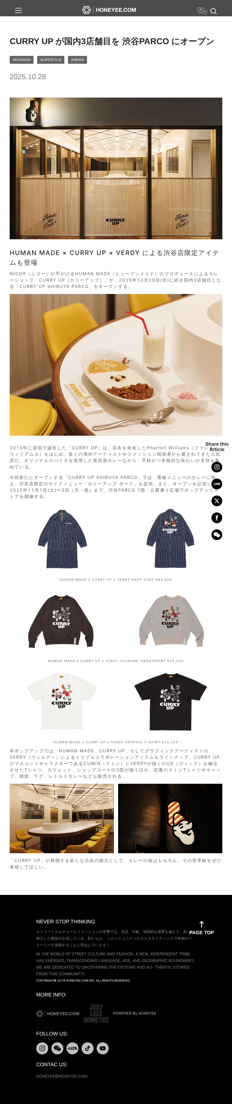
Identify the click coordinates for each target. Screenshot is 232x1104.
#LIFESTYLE (50, 60)
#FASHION (22, 60)
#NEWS (77, 60)
